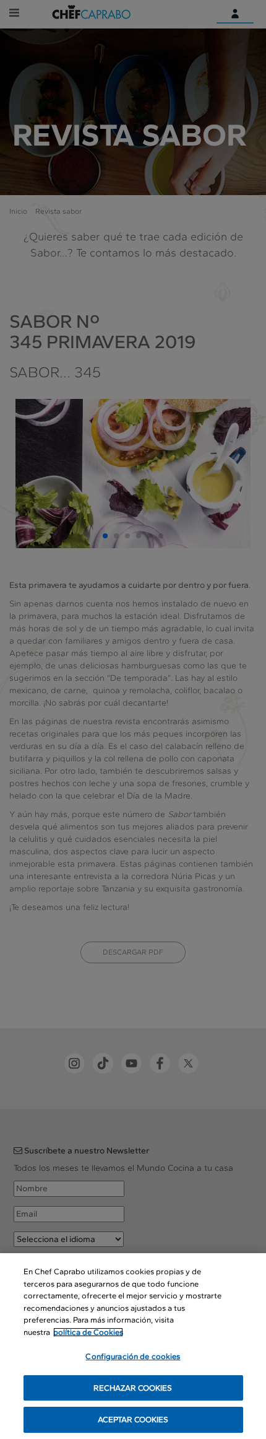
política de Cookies (88, 1332)
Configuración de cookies (132, 1356)
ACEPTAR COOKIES (133, 1419)
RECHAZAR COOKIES (132, 1388)
